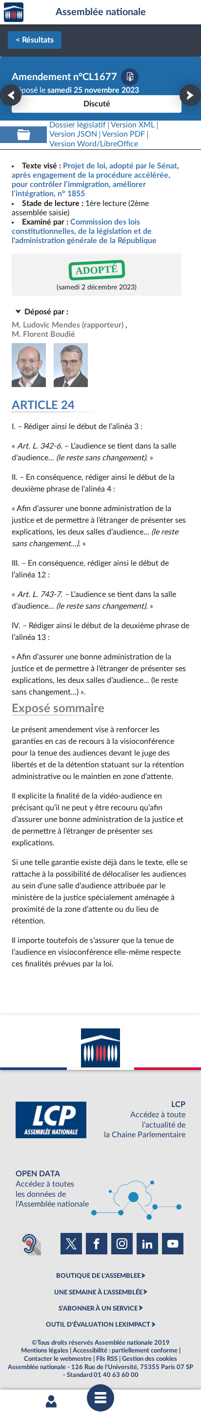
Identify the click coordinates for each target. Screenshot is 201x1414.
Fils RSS (107, 1359)
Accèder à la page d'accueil (13, 12)
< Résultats (35, 40)
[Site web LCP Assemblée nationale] (100, 1120)
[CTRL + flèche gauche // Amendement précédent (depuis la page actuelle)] (10, 95)
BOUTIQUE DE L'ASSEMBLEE (98, 1276)
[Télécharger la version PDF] (130, 77)
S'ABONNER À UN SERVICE (98, 1309)
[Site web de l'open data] (100, 1189)
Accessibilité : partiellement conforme (125, 1350)
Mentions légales (44, 1350)
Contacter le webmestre (58, 1359)
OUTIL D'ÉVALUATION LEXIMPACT (98, 1325)
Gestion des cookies (149, 1359)
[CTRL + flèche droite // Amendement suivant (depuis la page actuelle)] (190, 95)
